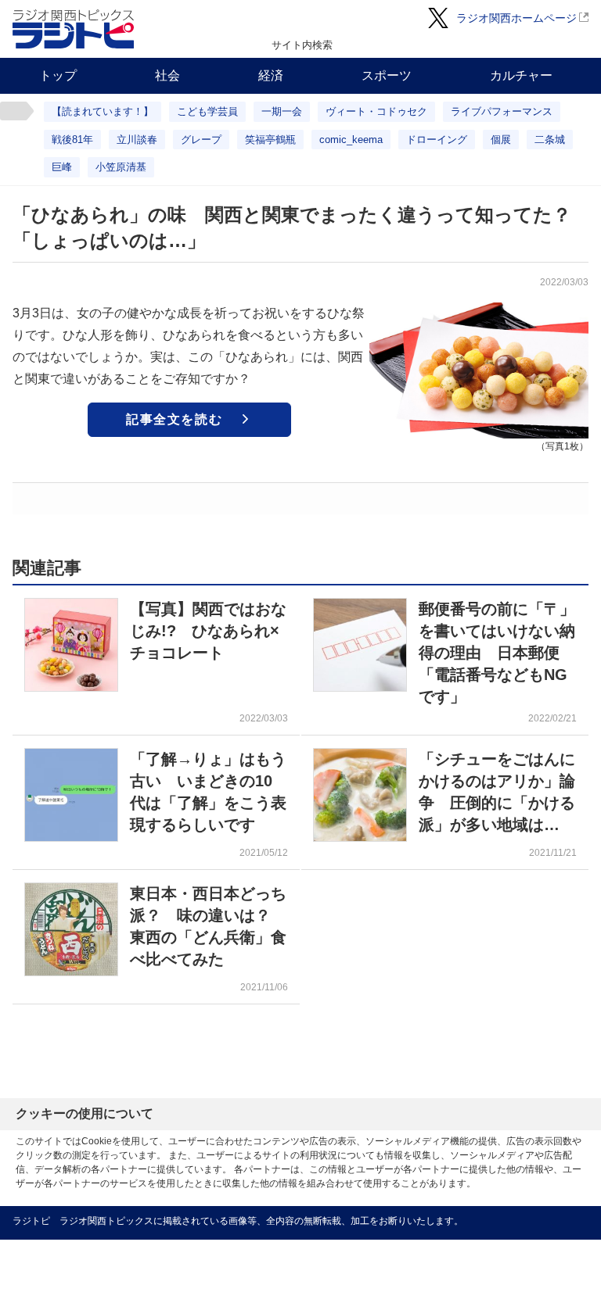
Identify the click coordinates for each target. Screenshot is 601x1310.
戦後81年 (72, 139)
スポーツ (387, 75)
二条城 (549, 139)
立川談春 (137, 139)
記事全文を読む (174, 419)
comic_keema (351, 139)
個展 (501, 139)
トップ (58, 75)
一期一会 (281, 111)
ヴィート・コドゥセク (376, 111)
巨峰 (62, 167)
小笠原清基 (120, 167)
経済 (270, 75)
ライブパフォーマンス (501, 111)
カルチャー (521, 75)
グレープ (201, 139)
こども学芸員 (207, 111)
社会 (167, 75)
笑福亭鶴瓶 (270, 139)
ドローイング (436, 139)
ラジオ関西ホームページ (516, 18)
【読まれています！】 (102, 111)
